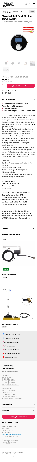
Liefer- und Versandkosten (10, 457)
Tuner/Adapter (16, 11)
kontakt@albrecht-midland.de (12, 398)
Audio (10, 11)
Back (32, 11)
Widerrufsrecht (17, 453)
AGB (3, 452)
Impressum (8, 452)
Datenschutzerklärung (17, 452)
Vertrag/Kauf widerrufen (18, 417)
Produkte (5, 11)
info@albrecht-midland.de (10, 385)
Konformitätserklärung (7, 453)
